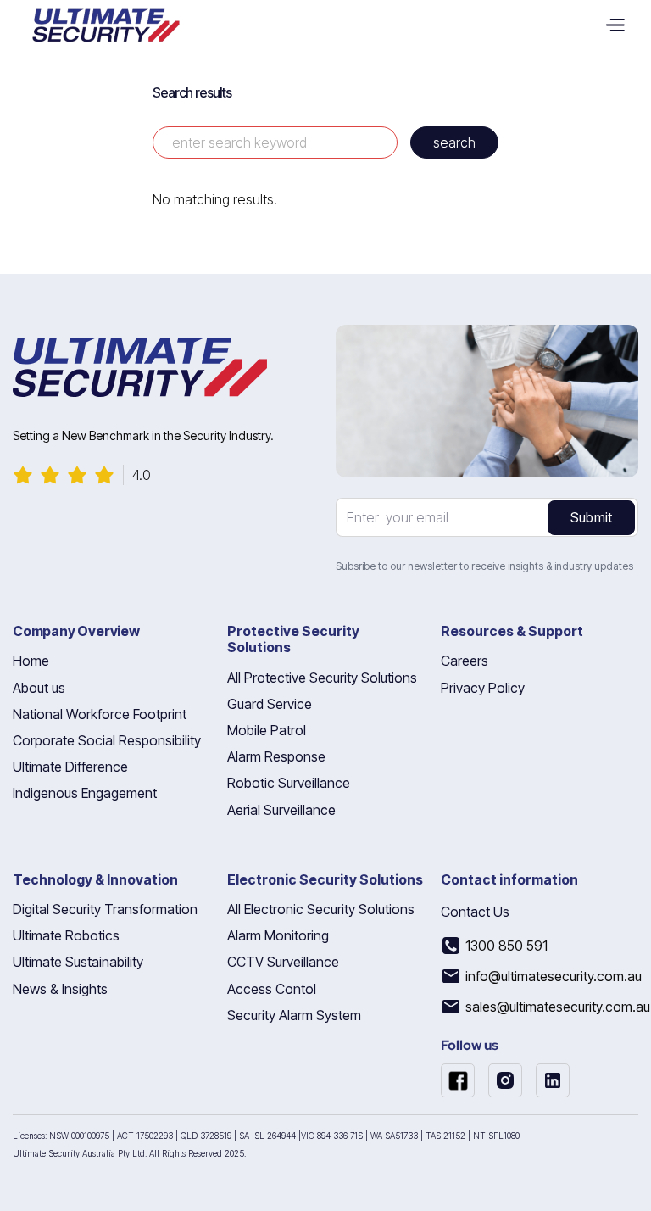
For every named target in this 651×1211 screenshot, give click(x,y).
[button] (621, 25)
